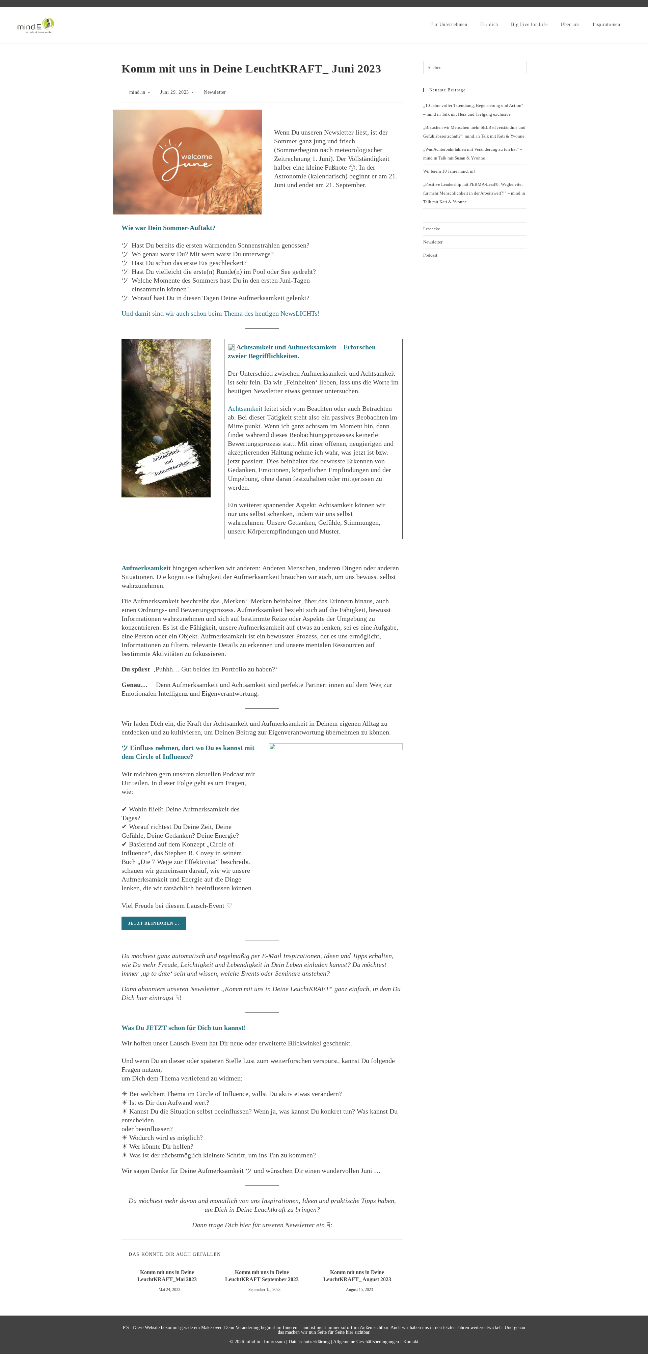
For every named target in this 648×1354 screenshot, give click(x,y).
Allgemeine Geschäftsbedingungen (366, 1341)
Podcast (430, 255)
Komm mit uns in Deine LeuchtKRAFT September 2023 (262, 1275)
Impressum (274, 1341)
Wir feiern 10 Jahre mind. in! (449, 171)
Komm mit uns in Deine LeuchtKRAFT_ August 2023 (357, 1275)
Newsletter (215, 92)
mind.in (137, 92)
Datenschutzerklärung (309, 1341)
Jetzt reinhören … (153, 923)
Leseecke (431, 228)
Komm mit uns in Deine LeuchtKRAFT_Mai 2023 (167, 1275)
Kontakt (410, 1341)
